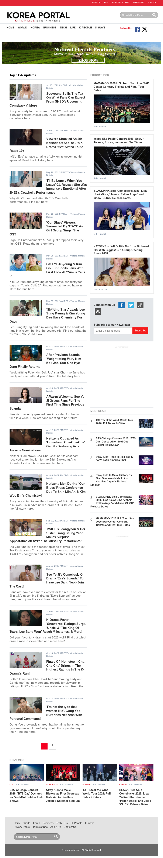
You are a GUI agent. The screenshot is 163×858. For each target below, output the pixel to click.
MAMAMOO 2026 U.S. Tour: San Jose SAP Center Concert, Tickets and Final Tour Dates (121, 87)
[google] (140, 305)
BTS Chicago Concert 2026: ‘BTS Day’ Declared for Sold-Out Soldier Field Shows (116, 442)
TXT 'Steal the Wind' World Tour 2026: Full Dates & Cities (114, 422)
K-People (85, 27)
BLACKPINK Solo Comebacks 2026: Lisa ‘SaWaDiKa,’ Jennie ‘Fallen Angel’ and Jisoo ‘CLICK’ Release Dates (120, 194)
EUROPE (116, 2)
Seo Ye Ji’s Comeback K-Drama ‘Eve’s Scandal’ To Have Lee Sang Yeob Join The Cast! (47, 580)
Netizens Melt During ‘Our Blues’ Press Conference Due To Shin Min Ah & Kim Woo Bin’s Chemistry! (48, 489)
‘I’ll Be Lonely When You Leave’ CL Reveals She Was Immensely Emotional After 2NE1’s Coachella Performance (48, 186)
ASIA (127, 2)
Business (49, 27)
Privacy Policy (22, 827)
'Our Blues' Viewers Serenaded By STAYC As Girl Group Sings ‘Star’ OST (46, 228)
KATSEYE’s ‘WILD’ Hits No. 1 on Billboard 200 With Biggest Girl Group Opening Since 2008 (121, 250)
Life (73, 27)
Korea (35, 27)
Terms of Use (40, 827)
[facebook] (121, 305)
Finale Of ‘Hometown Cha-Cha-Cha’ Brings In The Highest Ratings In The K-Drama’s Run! (47, 667)
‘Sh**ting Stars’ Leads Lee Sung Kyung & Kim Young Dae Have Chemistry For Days (47, 315)
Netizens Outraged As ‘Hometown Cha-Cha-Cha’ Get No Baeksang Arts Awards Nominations (47, 444)
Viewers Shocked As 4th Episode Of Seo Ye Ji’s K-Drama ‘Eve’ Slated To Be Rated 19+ (47, 144)
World (22, 27)
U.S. (106, 2)
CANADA (152, 2)
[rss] (98, 311)
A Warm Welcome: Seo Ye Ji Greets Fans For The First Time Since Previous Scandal (47, 402)
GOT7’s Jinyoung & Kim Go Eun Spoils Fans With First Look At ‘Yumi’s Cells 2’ (47, 270)
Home (10, 27)
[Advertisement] (122, 376)
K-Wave (100, 27)
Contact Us (70, 827)
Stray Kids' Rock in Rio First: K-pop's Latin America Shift (115, 458)
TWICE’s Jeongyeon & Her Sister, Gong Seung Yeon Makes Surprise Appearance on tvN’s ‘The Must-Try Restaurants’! (47, 535)
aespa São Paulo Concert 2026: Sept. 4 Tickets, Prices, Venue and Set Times (119, 140)
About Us (55, 827)
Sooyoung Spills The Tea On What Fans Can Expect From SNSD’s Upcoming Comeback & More (47, 99)
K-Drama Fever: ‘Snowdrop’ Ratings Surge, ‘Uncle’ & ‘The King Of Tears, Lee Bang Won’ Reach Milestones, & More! (48, 625)
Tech (63, 27)
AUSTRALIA (138, 2)
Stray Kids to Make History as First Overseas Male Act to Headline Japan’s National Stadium (111, 480)
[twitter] (131, 305)
